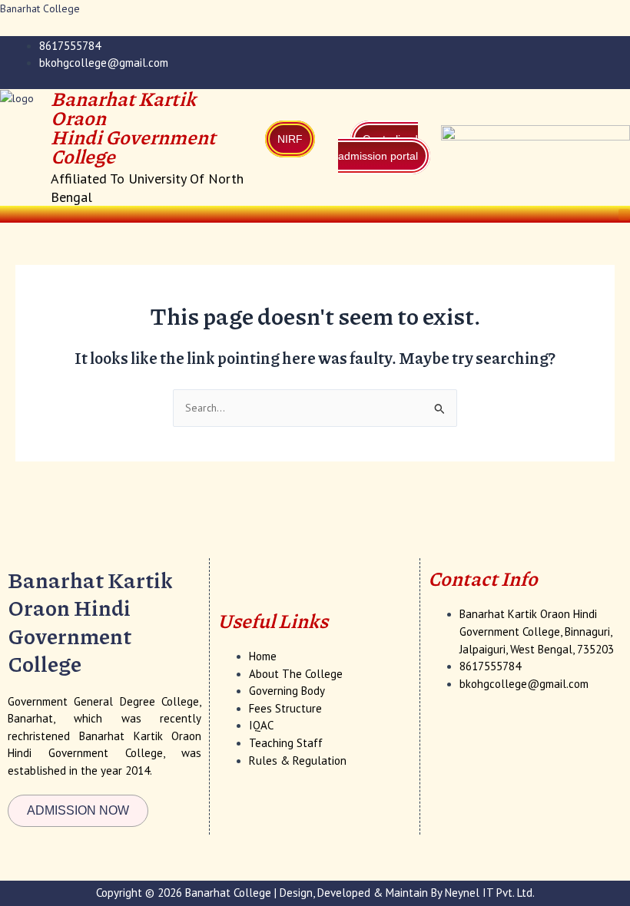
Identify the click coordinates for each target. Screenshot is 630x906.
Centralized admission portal (378, 148)
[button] (624, 214)
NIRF (290, 139)
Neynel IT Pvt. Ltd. (490, 892)
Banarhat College (40, 8)
